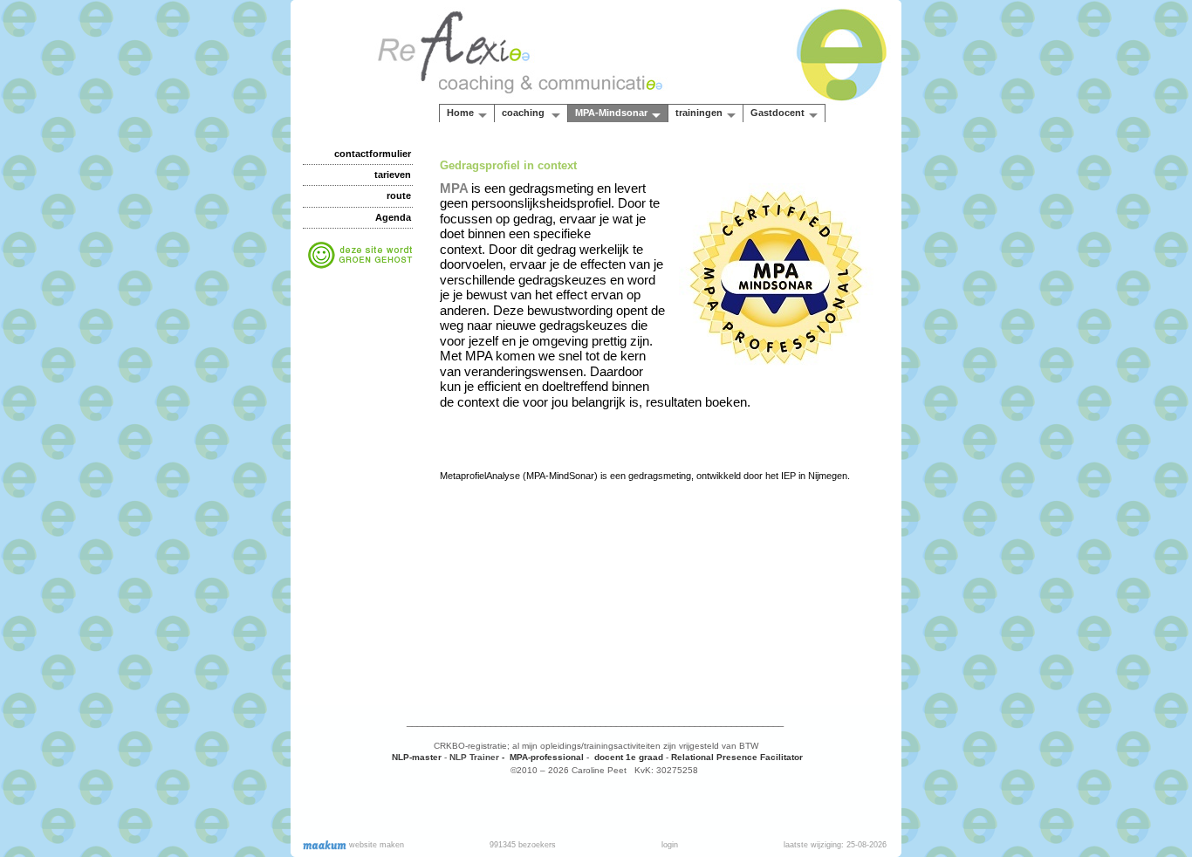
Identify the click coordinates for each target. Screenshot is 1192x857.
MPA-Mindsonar (611, 112)
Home (460, 112)
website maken (375, 844)
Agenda (393, 217)
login (669, 844)
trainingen (699, 112)
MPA (455, 188)
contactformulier (372, 153)
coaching (524, 112)
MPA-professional (545, 757)
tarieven (392, 174)
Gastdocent (777, 112)
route (399, 195)
